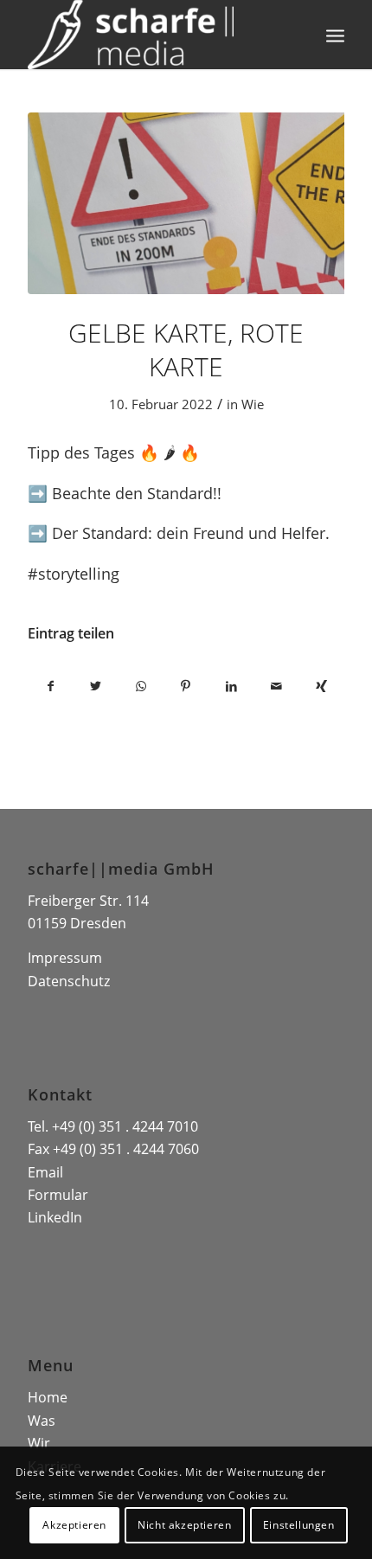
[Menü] (335, 34)
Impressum (65, 957)
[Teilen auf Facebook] (50, 686)
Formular (58, 1194)
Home (47, 1397)
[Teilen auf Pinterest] (186, 686)
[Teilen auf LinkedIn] (230, 686)
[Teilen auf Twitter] (95, 686)
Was (41, 1420)
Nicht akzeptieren (184, 1524)
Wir (39, 1443)
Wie (252, 404)
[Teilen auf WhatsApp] (141, 686)
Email (45, 1172)
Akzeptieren (74, 1524)
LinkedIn (55, 1217)
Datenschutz (69, 981)
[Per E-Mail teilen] (275, 686)
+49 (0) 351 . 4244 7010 (125, 1126)
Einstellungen (299, 1524)
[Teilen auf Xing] (320, 686)
